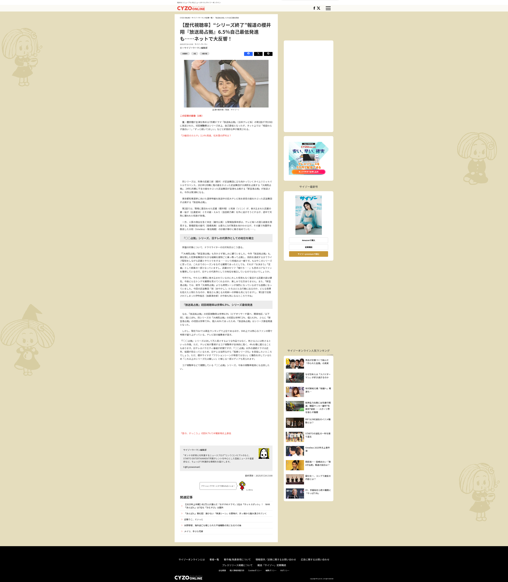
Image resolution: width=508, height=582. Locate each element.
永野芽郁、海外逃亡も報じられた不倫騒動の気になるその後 (212, 525)
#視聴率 (184, 53)
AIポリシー (284, 570)
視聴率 (203, 125)
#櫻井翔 (204, 53)
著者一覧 (214, 559)
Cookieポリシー (255, 570)
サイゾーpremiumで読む (308, 254)
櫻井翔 (190, 122)
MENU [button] (328, 8)
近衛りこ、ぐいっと (193, 519)
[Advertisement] (226, 158)
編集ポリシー (271, 570)
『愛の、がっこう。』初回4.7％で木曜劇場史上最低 (205, 433)
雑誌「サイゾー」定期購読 (271, 565)
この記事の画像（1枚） (192, 115)
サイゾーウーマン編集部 (195, 47)
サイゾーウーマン (201, 44)
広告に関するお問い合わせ (315, 559)
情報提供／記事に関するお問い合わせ (276, 559)
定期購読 (308, 247)
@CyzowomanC (192, 466)
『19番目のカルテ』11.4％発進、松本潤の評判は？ (205, 135)
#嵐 (195, 53)
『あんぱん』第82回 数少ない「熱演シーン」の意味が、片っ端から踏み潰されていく (225, 513)
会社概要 (222, 570)
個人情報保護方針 (237, 570)
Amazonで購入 (308, 240)
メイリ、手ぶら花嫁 (193, 531)
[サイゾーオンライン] (191, 7)
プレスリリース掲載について (237, 565)
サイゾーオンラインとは (192, 559)
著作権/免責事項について (237, 559)
